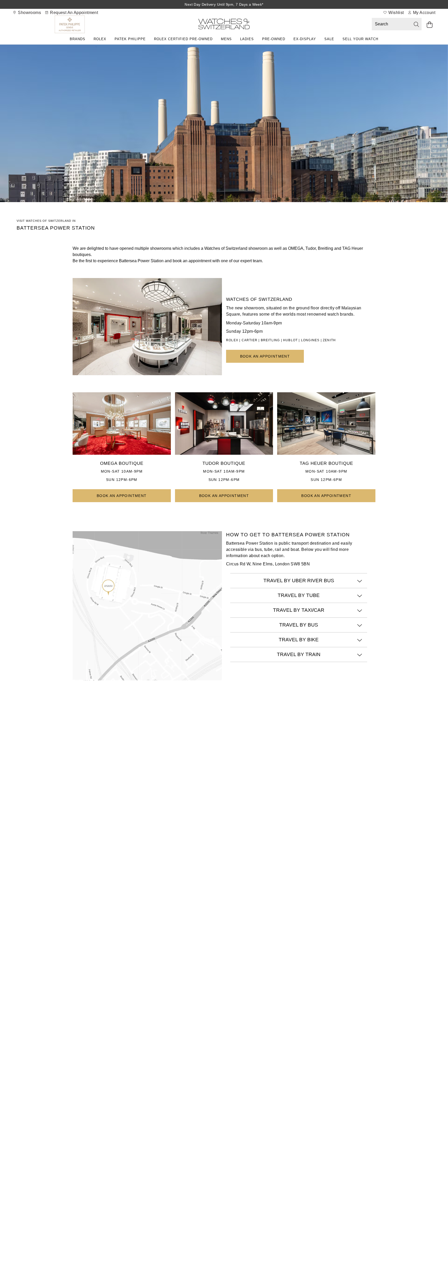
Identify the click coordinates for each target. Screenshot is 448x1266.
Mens (226, 39)
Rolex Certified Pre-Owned (183, 39)
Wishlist (395, 12)
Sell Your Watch (360, 39)
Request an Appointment (73, 12)
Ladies (247, 39)
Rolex (100, 39)
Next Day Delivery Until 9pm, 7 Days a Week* (224, 4)
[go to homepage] (224, 25)
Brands (77, 39)
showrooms (29, 12)
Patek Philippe (130, 39)
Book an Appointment (265, 356)
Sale (329, 39)
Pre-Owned (273, 39)
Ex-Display (304, 39)
